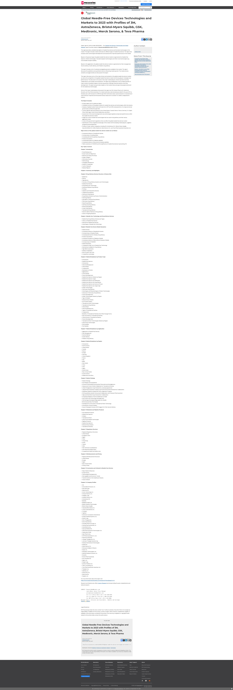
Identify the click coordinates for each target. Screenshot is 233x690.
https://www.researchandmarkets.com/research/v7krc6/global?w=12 (98, 580)
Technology (113, 647)
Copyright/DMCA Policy (96, 685)
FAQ (130, 665)
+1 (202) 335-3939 (123, 0)
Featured (107, 667)
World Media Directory (122, 665)
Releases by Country (109, 671)
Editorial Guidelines (134, 667)
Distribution (83, 671)
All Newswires (96, 665)
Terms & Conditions (85, 685)
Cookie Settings (114, 685)
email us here (138, 51)
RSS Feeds (119, 669)
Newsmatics (139, 685)
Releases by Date (109, 676)
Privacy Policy (106, 685)
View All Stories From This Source (142, 74)
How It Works (84, 665)
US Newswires (96, 669)
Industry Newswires (97, 671)
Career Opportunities (146, 673)
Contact (145, 0)
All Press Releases (109, 665)
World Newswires (97, 667)
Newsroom (144, 669)
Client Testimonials (134, 671)
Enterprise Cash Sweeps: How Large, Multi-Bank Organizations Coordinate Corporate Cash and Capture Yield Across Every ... (143, 65)
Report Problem (133, 673)
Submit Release (146, 4)
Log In (150, 0)
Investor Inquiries (145, 671)
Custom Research (102, 583)
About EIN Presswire (146, 665)
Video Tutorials (133, 669)
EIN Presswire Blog (146, 667)
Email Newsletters (121, 671)
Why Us (82, 667)
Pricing (135, 0)
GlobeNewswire (84, 39)
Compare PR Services (85, 673)
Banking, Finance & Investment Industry (101, 647)
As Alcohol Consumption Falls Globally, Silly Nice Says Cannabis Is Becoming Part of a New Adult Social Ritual (143, 60)
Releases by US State (109, 673)
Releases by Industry (109, 669)
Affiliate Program (121, 667)
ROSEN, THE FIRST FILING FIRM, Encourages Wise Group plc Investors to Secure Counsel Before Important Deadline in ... (142, 71)
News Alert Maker (121, 673)
